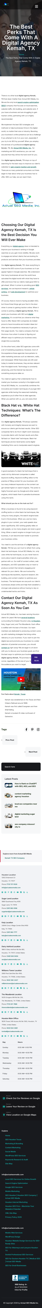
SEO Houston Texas (13, 1139)
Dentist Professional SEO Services (19, 1254)
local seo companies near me (26, 805)
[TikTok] (21, 892)
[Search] (38, 767)
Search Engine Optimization (16, 1183)
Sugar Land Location (10, 898)
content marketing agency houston (23, 795)
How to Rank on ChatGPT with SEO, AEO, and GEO (26, 784)
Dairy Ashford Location (11, 946)
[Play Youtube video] (21, 679)
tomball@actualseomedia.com (12, 1031)
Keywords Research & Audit (16, 1160)
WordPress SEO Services (15, 1156)
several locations (28, 617)
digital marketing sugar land (25, 815)
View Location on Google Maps (21, 1115)
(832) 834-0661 (12, 1028)
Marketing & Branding (14, 1143)
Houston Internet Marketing (16, 1202)
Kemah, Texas (19, 694)
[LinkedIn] (11, 892)
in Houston (35, 621)
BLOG (36, 661)
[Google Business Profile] (24, 892)
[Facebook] (5, 892)
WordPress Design (12, 1237)
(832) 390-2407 (12, 980)
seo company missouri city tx (25, 825)
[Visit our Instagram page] (38, 729)
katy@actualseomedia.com (11, 935)
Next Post (33, 752)
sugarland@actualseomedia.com (13, 911)
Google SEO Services (14, 1187)
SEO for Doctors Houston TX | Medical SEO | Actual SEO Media (22, 1260)
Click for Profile (21, 1290)
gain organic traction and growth (23, 167)
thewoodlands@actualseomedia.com (15, 1007)
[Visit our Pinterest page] (32, 729)
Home (21, 54)
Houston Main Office (10, 1018)
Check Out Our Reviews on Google (23, 1098)
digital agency (18, 246)
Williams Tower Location (12, 970)
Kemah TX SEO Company (15, 858)
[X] (2, 892)
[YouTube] (18, 892)
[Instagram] (14, 892)
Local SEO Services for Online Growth (20, 1179)
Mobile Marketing (12, 1191)
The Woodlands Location (12, 994)
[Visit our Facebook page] (26, 729)
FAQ (35, 657)
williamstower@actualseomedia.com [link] (14, 983)
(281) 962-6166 (11, 908)
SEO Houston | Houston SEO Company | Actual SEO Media (21, 1196)
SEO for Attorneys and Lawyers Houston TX (21, 1249)
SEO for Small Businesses (15, 1265)
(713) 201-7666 (12, 1004)
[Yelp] (27, 892)
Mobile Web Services (13, 1233)
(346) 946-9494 (12, 956)
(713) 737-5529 (12, 884)
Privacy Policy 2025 (13, 1217)
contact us (5, 648)
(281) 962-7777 (12, 932)
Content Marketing (12, 1147)
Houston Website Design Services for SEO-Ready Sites (22, 1242)
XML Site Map (11, 1213)
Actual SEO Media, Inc (22, 148)
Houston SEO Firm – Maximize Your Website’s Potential (19, 1207)
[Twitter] (2, 916)
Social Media (10, 1152)
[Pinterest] (8, 892)
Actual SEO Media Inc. (29, 1303)
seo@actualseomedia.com (11, 959)
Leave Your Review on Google (20, 1106)
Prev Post (10, 740)
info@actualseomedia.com (11, 887)
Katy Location (7, 922)
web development (18, 292)
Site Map (8, 1164)
